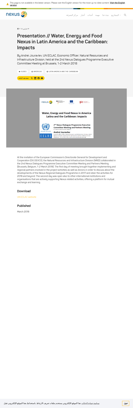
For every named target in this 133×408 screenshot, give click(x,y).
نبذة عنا (105, 15)
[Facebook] (39, 78)
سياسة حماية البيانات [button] (90, 403)
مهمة (97, 15)
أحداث (90, 15)
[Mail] (42, 78)
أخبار (83, 15)
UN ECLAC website (26, 197)
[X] (32, 78)
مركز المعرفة (72, 15)
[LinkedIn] (35, 78)
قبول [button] (126, 403)
